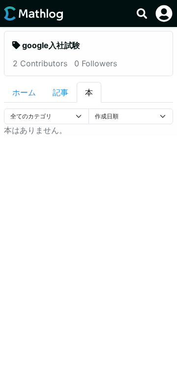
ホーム (24, 92)
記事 (60, 92)
